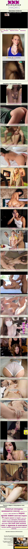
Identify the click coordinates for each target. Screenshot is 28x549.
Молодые (6, 30)
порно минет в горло (12, 518)
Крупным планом (14, 30)
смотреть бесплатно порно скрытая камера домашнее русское (14, 521)
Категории (11, 7)
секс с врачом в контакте (14, 525)
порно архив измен (13, 514)
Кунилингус (23, 30)
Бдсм (2, 31)
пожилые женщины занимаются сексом (12, 510)
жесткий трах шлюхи (17, 523)
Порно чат (17, 7)
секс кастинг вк (13, 513)
